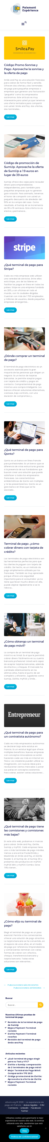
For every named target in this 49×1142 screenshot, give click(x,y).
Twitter (24, 1111)
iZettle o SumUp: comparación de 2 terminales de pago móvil (24, 1066)
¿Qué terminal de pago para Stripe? (23, 267)
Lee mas (10, 117)
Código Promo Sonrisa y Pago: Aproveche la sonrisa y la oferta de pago (24, 69)
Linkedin (25, 1108)
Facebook (36, 1108)
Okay (24, 1131)
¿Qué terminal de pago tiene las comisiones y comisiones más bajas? (24, 830)
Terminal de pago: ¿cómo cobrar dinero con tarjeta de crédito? (23, 548)
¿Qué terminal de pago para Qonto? (23, 452)
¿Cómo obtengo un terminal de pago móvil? (24, 643)
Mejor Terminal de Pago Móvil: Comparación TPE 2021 (24, 1072)
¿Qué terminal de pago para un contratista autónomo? (23, 734)
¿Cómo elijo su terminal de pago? (22, 923)
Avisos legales (31, 1105)
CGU (42, 1105)
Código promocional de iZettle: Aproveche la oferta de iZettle (25, 1078)
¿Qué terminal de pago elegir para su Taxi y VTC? (24, 1060)
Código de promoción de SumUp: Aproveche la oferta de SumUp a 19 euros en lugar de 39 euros (24, 169)
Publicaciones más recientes (23, 985)
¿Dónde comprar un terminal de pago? (24, 358)
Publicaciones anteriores (27, 988)
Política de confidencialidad (24, 1136)
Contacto (13, 1108)
